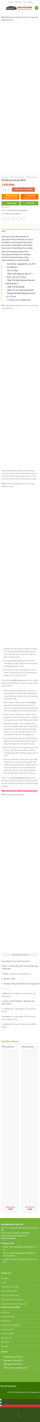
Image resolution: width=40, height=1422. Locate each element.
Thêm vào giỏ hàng (23, 189)
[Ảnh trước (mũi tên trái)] (2, 1418)
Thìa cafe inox (29, 1207)
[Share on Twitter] (11, 218)
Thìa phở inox (10, 1207)
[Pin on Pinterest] (19, 218)
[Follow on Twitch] (32, 1386)
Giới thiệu (18, 2)
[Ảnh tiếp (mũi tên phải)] (8, 1418)
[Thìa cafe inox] (30, 1125)
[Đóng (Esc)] (2, 1409)
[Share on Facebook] (7, 218)
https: (13, 979)
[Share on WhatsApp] (3, 218)
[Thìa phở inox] (10, 1125)
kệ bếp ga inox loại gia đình (12, 213)
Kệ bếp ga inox (31, 177)
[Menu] (3, 8)
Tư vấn (25, 2)
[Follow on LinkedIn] (25, 1386)
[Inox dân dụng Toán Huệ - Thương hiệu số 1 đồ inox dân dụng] (19, 8)
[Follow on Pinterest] (22, 1386)
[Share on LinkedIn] (23, 218)
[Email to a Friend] (15, 218)
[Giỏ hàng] (36, 8)
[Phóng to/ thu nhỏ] (8, 1409)
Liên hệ (30, 2)
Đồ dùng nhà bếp (17, 177)
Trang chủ (11, 2)
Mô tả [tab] (4, 231)
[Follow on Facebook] (18, 1386)
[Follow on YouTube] (29, 1386)
